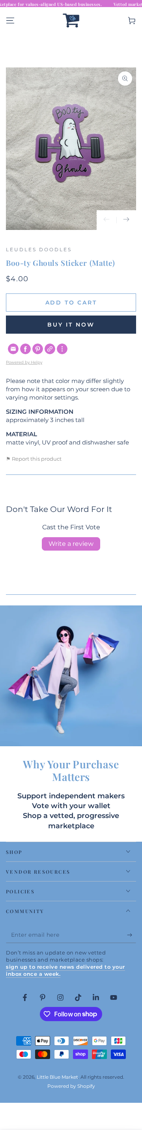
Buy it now (71, 324)
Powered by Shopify (71, 1086)
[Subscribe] (131, 935)
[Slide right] (126, 220)
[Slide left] (106, 220)
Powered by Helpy (24, 362)
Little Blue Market (57, 1077)
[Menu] (10, 20)
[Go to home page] (71, 20)
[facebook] (25, 349)
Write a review (71, 543)
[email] (13, 349)
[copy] (50, 349)
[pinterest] (37, 349)
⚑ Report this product (34, 459)
